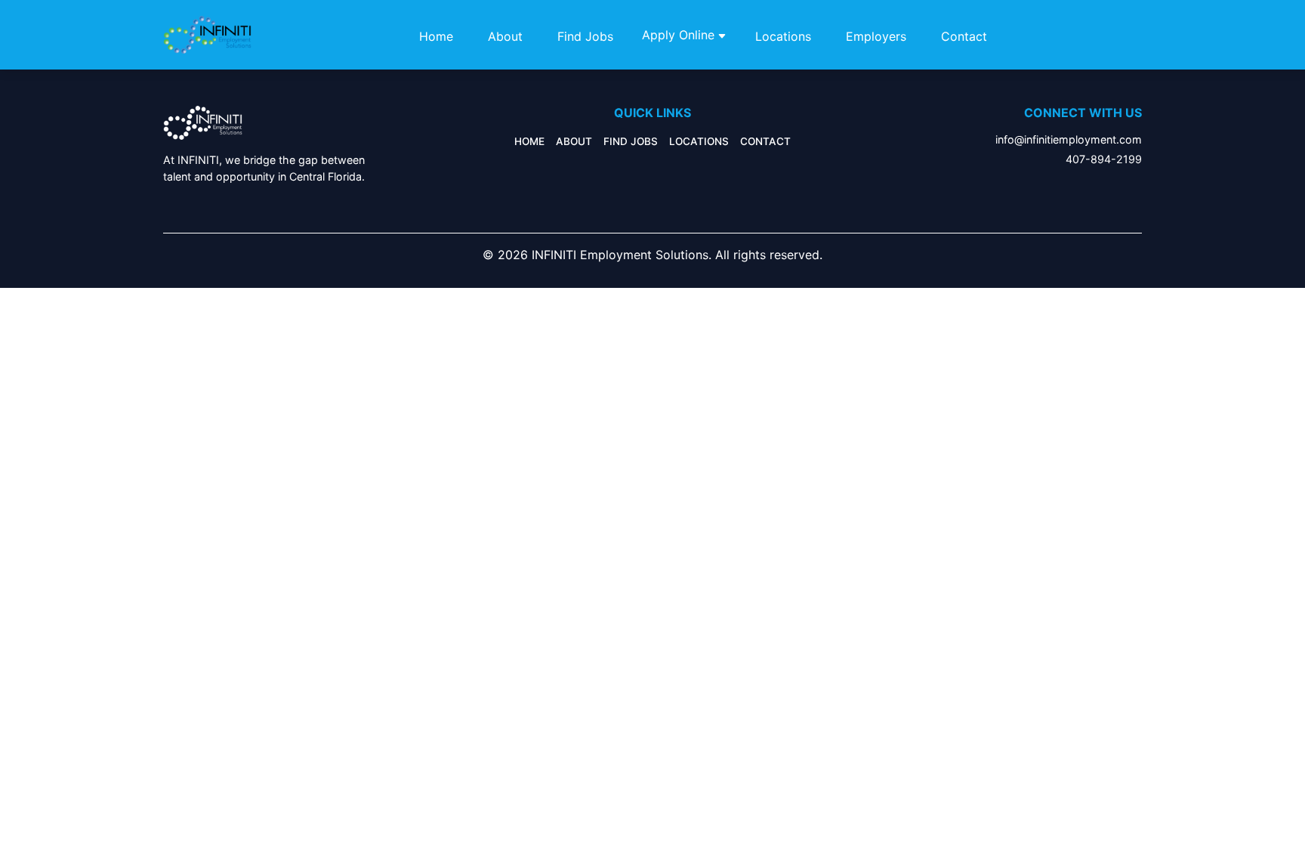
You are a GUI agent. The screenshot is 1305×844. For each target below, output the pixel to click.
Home (436, 36)
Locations (783, 36)
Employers (876, 36)
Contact (964, 36)
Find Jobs (585, 36)
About (505, 36)
